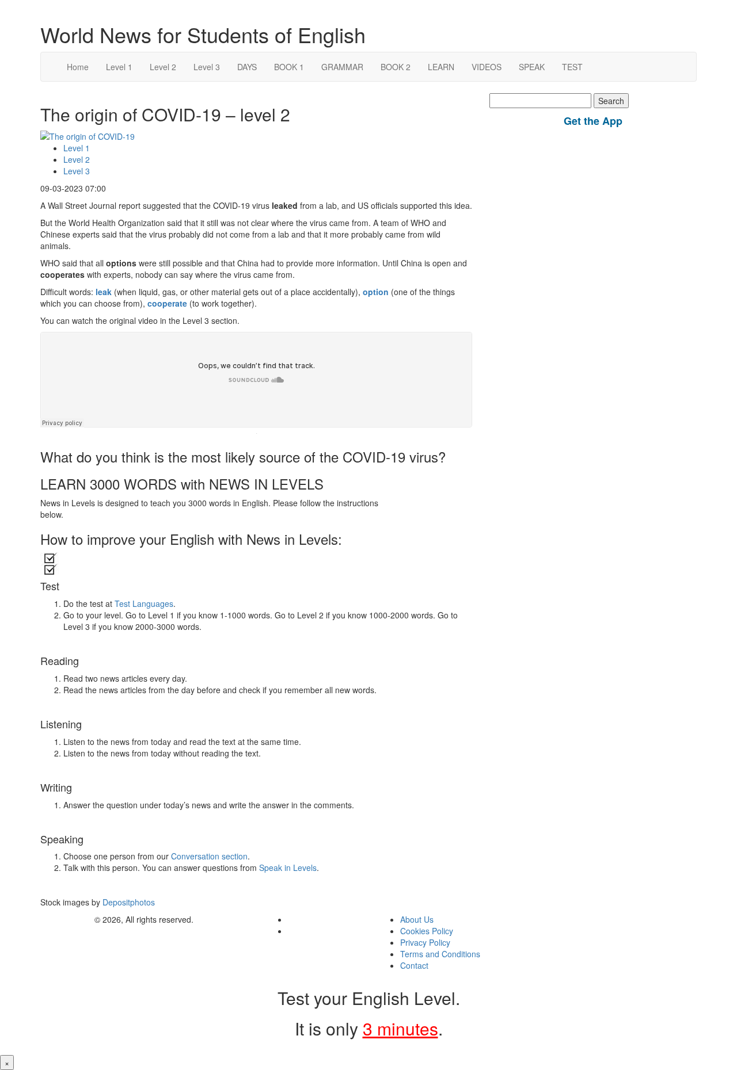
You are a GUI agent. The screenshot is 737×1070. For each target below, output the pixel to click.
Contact (414, 965)
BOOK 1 (289, 66)
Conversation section (209, 856)
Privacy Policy (425, 942)
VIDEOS (487, 66)
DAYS (247, 66)
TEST (572, 66)
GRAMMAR (342, 66)
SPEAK (532, 66)
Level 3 (206, 66)
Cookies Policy (426, 931)
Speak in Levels (288, 867)
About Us (417, 919)
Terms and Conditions (440, 954)
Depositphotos (127, 902)
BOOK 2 (396, 66)
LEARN (441, 66)
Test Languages (144, 603)
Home (78, 66)
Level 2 (163, 66)
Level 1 (119, 66)
